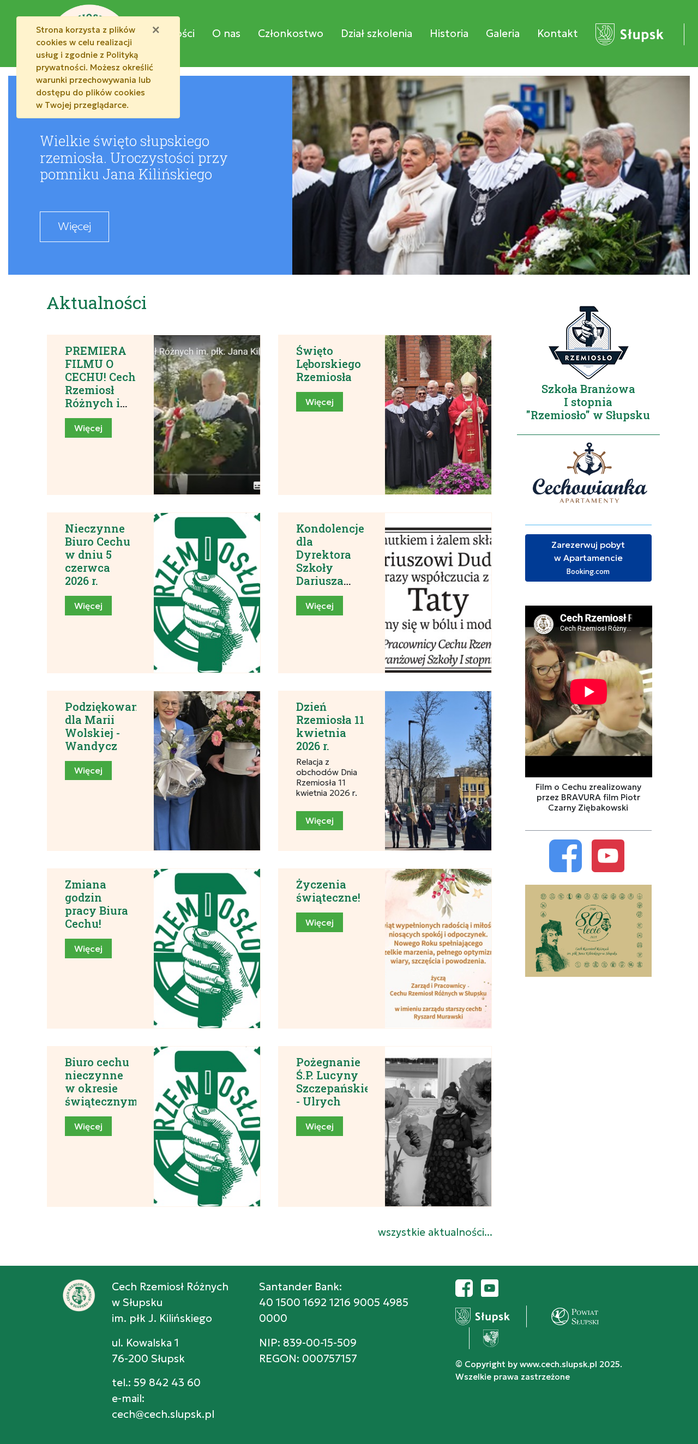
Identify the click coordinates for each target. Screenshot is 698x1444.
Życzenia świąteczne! (328, 890)
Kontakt (557, 33)
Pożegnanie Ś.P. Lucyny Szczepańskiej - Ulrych (335, 1081)
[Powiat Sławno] (476, 1336)
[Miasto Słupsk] (629, 33)
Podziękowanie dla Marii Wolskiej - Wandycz (107, 726)
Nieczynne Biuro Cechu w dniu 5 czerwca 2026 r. (97, 554)
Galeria (503, 33)
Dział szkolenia (376, 33)
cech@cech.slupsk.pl (163, 1414)
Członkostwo (290, 33)
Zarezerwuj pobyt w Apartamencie (588, 557)
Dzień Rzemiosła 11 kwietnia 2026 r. (330, 726)
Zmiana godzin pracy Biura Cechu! (96, 904)
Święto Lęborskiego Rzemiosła (328, 363)
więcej (74, 226)
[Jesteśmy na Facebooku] (464, 1286)
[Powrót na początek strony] (682, 1428)
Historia (449, 33)
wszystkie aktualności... (435, 1231)
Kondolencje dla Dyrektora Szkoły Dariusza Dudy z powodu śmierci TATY (330, 580)
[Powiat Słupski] (561, 1314)
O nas (226, 33)
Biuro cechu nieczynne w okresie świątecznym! (103, 1081)
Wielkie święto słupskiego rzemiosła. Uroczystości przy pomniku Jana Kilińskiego (134, 157)
